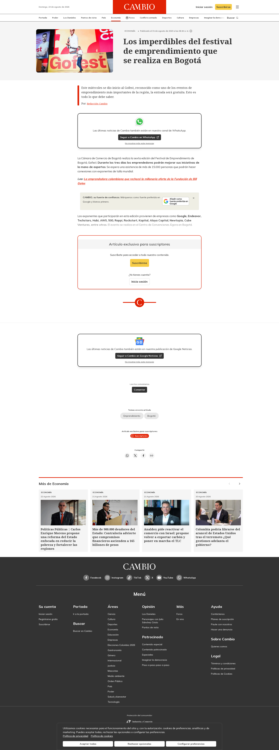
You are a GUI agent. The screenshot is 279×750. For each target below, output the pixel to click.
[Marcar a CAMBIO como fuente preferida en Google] (175, 201)
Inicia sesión (139, 281)
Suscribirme (139, 263)
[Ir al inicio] (139, 7)
